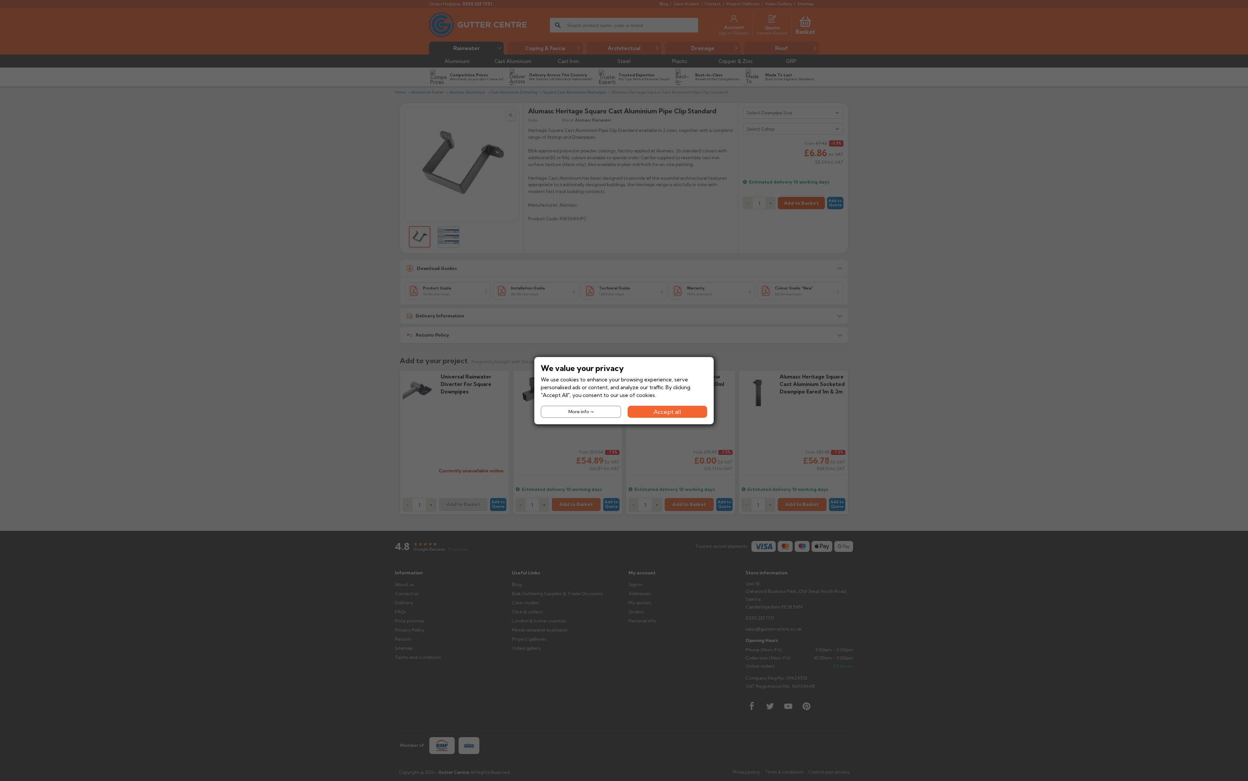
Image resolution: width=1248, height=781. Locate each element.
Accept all (667, 411)
